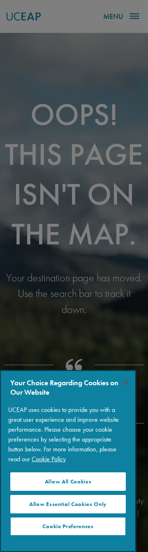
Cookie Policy (49, 459)
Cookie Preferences (67, 526)
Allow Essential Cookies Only (68, 504)
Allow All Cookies (68, 481)
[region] (68, 461)
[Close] (126, 382)
